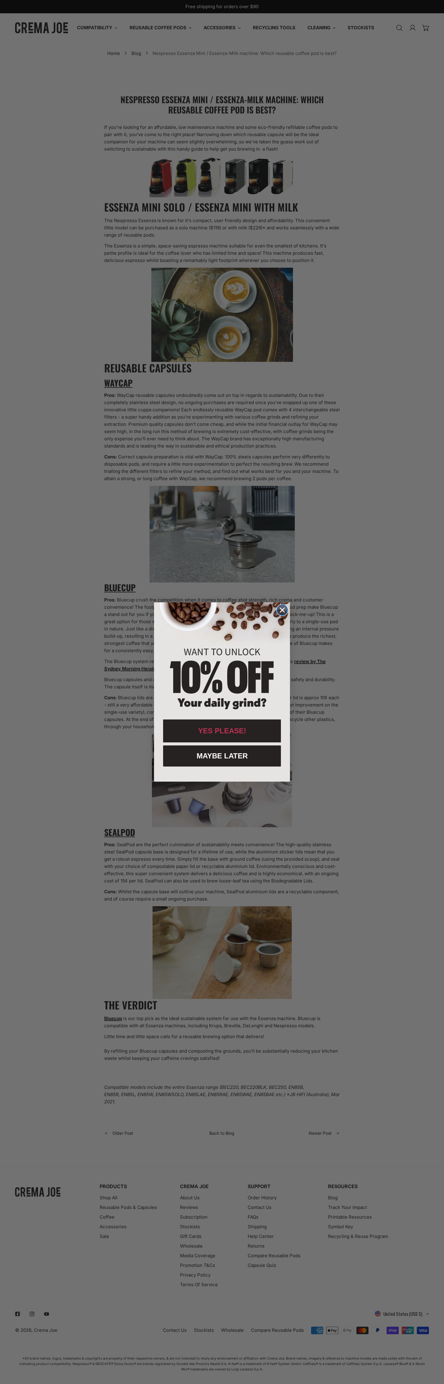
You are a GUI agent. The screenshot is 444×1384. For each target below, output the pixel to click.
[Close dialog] (282, 610)
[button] (222, 657)
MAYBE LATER (222, 756)
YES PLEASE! (222, 731)
